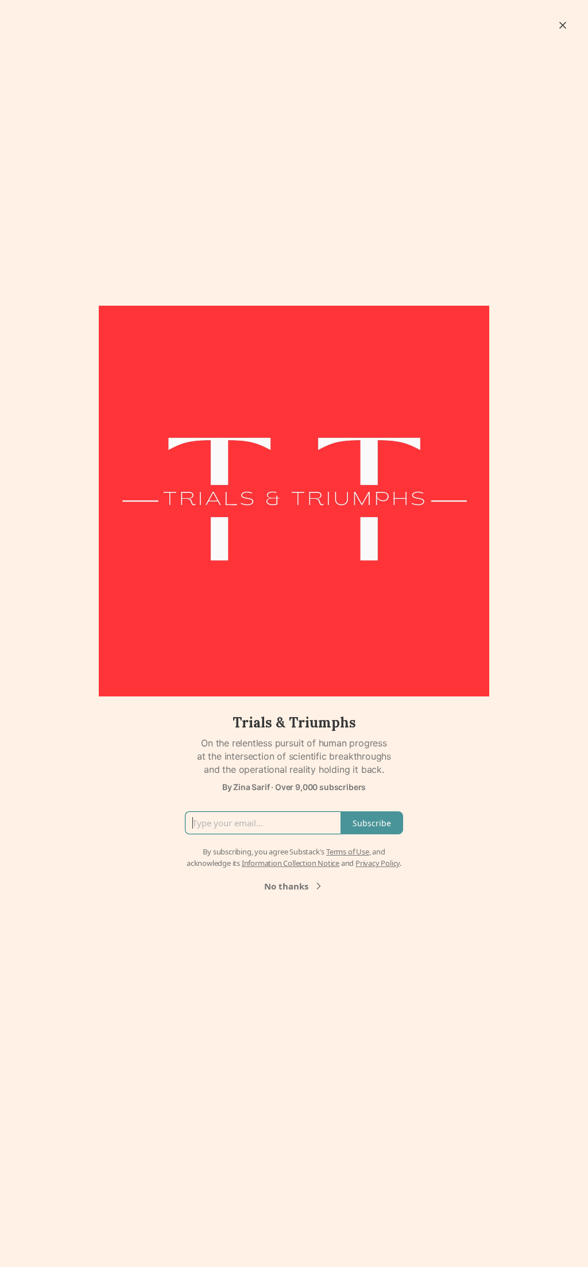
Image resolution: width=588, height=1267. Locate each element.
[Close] (562, 25)
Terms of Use (347, 851)
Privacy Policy (377, 863)
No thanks (286, 886)
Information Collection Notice (290, 863)
